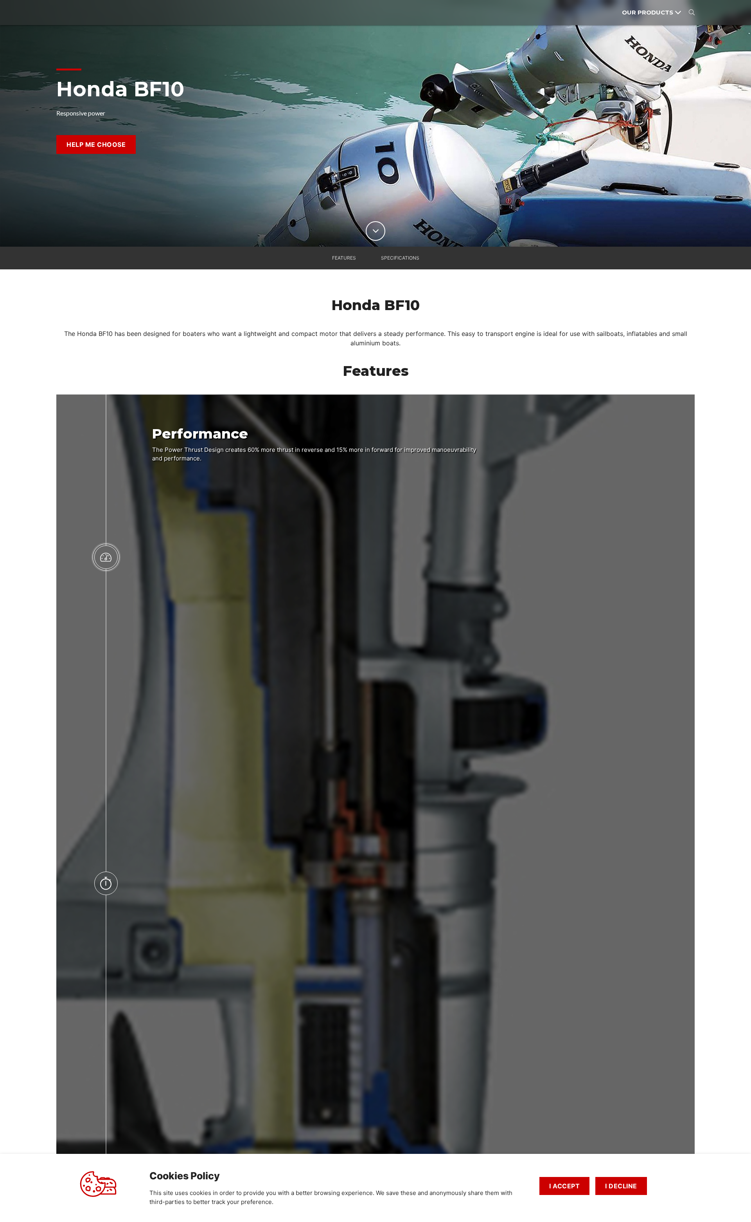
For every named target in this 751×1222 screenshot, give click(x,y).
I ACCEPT (564, 1186)
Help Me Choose (96, 144)
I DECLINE (621, 1186)
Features (344, 258)
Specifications (400, 258)
